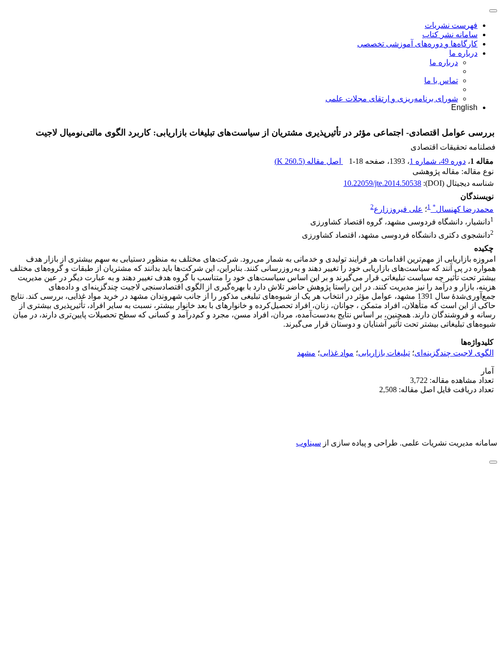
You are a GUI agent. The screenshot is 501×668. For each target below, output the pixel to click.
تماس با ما (441, 80)
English (464, 107)
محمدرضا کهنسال (463, 209)
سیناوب (308, 443)
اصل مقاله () (308, 161)
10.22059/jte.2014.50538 (382, 183)
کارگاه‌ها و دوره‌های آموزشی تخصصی (417, 44)
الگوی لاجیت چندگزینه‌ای (454, 353)
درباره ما (463, 53)
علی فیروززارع (398, 209)
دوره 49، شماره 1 (438, 161)
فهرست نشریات (451, 25)
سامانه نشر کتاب (450, 34)
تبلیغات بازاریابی (384, 353)
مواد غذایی (337, 353)
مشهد (306, 353)
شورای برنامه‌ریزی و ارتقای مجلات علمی (391, 98)
